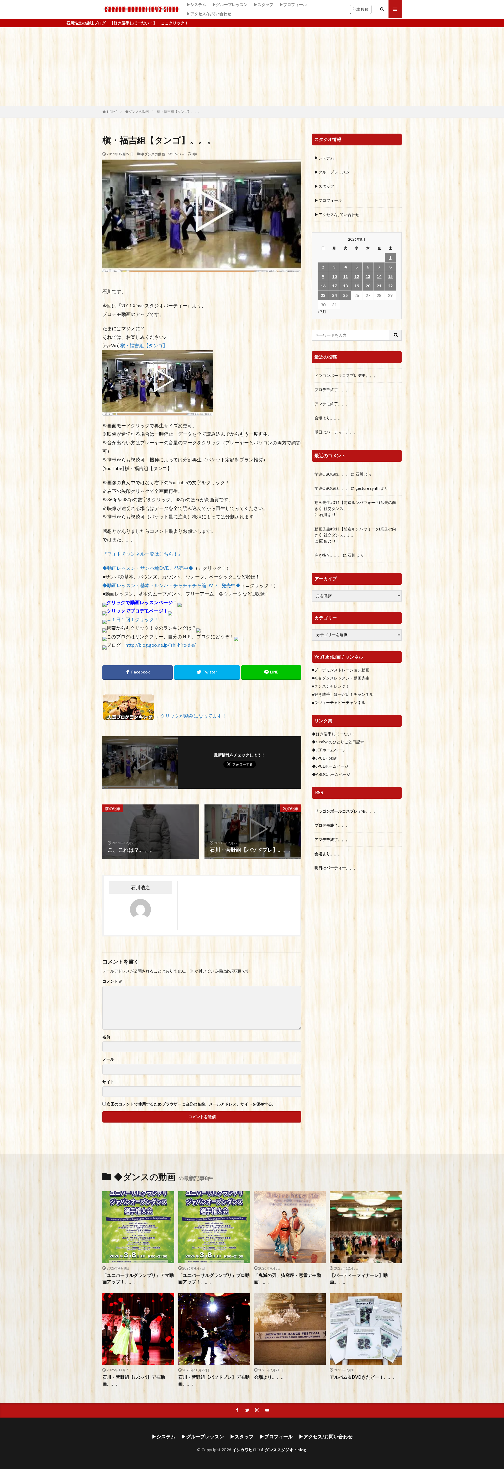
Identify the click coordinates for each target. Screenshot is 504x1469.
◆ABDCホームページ (331, 774)
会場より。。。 (328, 417)
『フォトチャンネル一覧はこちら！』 (142, 554)
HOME (112, 112)
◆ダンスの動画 (137, 111)
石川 (359, 474)
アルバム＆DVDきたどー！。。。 (363, 1377)
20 (368, 285)
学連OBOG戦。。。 (332, 474)
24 (334, 295)
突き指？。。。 (328, 555)
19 (356, 285)
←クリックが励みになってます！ (191, 716)
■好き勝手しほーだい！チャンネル (342, 694)
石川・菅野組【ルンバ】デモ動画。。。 (133, 1380)
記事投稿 (361, 9)
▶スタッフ (263, 4)
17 (334, 285)
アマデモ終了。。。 (332, 403)
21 (379, 285)
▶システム (196, 4)
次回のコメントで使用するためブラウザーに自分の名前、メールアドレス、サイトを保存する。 (191, 1104)
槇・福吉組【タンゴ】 (143, 345)
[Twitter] (207, 672)
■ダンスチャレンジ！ (331, 686)
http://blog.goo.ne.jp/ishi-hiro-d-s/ (160, 645)
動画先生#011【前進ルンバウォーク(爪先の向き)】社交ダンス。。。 (355, 505)
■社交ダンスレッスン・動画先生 (340, 678)
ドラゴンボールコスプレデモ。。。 (345, 375)
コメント (112, 981)
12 (356, 276)
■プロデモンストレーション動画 (340, 669)
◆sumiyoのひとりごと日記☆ (338, 741)
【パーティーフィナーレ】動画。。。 (359, 1278)
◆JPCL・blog (324, 758)
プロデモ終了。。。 (332, 389)
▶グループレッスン (230, 4)
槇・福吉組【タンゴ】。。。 (179, 111)
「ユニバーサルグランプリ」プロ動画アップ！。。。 (214, 1278)
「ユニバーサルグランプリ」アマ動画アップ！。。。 (138, 1278)
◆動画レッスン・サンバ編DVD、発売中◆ (147, 568)
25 (345, 295)
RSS (319, 792)
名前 (106, 1037)
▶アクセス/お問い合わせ (208, 13)
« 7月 (321, 311)
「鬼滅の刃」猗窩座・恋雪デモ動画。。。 (287, 1278)
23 (323, 295)
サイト (108, 1082)
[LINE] (271, 672)
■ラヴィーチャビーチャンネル (338, 702)
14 (379, 276)
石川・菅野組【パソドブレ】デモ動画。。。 (214, 1380)
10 (334, 276)
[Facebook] (137, 672)
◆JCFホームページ (329, 749)
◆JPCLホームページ (330, 766)
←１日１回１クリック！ (133, 619)
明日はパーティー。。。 (336, 432)
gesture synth (367, 488)
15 (390, 276)
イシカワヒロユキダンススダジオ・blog (269, 1449)
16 (323, 285)
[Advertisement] (252, 66)
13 (368, 276)
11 (345, 276)
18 (345, 285)
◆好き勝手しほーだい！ (333, 733)
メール (108, 1059)
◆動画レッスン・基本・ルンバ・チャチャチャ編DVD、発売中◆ (171, 585)
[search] (396, 335)
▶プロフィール (293, 4)
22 (390, 285)
